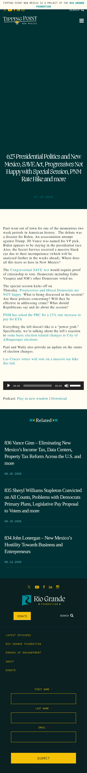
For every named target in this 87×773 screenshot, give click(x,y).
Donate (22, 616)
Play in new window (32, 398)
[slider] (76, 385)
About (10, 661)
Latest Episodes (18, 635)
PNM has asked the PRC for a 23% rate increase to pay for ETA (42, 316)
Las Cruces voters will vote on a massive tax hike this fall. (41, 361)
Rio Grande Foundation (23, 643)
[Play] (9, 386)
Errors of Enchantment (23, 652)
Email (43, 727)
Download (59, 398)
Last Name (43, 708)
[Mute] (66, 386)
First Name (43, 689)
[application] (43, 385)
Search (75, 9)
